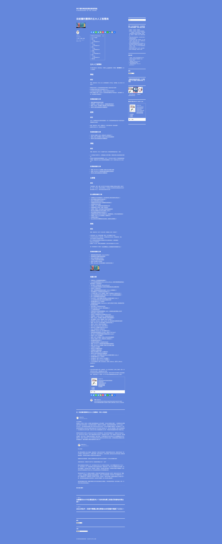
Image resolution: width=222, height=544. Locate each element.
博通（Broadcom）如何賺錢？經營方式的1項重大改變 (102, 169)
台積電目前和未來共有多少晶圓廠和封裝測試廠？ (101, 202)
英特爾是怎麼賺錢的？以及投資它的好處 (99, 342)
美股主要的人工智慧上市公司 (97, 312)
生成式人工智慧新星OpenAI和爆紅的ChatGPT (101, 314)
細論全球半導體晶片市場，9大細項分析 (99, 351)
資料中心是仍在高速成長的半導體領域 (99, 107)
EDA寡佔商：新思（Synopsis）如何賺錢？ (100, 359)
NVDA (77, 41)
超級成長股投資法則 (134, 79)
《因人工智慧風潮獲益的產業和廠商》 (98, 296)
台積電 (93, 50)
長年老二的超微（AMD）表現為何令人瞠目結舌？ (101, 135)
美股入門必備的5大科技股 (96, 261)
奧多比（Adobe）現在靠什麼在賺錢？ (99, 324)
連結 (135, 49)
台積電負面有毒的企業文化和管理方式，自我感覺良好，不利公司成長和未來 (107, 213)
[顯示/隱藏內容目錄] (102, 36)
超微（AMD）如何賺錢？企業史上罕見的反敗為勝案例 (102, 136)
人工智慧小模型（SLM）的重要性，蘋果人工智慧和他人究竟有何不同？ (106, 293)
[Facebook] (91, 391)
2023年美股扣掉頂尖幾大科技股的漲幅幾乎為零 (101, 299)
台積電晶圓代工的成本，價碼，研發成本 (99, 207)
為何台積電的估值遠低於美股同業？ (98, 199)
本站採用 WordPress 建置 (91, 538)
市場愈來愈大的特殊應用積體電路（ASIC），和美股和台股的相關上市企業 (106, 311)
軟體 (84, 38)
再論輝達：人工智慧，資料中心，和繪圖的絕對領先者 (102, 104)
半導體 (81, 38)
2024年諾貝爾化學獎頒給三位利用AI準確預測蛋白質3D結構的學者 (105, 286)
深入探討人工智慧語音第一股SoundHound (100, 285)
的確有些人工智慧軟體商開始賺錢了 (98, 280)
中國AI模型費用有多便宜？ (133, 62)
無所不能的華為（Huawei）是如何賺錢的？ (100, 308)
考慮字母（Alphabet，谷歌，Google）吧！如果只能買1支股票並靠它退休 (106, 320)
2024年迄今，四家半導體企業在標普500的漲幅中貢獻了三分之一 (104, 298)
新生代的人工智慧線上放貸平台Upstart (99, 327)
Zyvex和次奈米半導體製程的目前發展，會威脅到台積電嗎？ (103, 218)
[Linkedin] (94, 391)
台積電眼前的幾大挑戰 (95, 204)
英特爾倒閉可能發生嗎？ (96, 340)
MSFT (83, 40)
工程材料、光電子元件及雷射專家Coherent (136, 57)
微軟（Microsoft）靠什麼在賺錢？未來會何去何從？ (102, 263)
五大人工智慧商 (94, 37)
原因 (94, 40)
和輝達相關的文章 (97, 41)
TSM (80, 41)
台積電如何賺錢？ (95, 217)
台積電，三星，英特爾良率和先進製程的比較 (100, 205)
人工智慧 (108, 67)
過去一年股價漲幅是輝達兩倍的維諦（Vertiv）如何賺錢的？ (103, 290)
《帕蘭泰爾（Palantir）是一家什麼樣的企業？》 (100, 330)
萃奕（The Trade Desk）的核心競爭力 (99, 325)
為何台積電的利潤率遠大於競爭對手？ (99, 212)
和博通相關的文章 (97, 49)
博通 (92, 47)
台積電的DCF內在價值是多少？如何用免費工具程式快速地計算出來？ (105, 197)
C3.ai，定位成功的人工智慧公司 (97, 329)
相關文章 (93, 58)
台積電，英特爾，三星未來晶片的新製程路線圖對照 (101, 209)
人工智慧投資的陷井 (95, 309)
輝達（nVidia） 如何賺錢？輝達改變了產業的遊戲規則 (102, 105)
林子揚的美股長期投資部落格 (86, 9)
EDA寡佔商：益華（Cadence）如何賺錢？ (100, 358)
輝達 (92, 39)
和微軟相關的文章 (97, 57)
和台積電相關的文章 (97, 53)
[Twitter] (92, 391)
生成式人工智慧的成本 (95, 288)
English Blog (100, 381)
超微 (92, 43)
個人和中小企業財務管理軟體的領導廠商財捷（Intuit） (102, 333)
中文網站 (93, 388)
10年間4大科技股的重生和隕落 (97, 259)
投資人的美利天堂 (138, 80)
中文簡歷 (93, 387)
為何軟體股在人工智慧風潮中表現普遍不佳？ (111, 246)
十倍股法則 (138, 94)
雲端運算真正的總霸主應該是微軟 (98, 256)
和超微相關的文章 (96, 45)
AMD (77, 40)
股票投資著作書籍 (101, 385)
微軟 (92, 54)
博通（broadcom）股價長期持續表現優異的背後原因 (102, 171)
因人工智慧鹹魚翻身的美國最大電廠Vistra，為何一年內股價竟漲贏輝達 (106, 295)
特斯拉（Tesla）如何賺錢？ (97, 335)
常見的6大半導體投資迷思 (96, 348)
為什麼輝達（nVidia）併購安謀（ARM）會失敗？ (101, 319)
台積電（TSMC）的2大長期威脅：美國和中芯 (100, 215)
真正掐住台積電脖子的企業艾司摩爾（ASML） (100, 210)
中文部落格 (100, 386)
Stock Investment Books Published (105, 380)
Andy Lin (78, 35)
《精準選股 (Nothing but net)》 (134, 61)
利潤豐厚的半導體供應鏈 (96, 350)
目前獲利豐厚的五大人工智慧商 (97, 301)
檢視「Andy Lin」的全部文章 (119, 402)
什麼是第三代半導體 (95, 346)
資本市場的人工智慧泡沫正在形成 (98, 306)
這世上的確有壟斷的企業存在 (97, 200)
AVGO (80, 40)
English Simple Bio (102, 382)
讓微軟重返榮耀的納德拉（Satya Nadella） (100, 254)
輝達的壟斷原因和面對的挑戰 (97, 102)
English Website (101, 384)
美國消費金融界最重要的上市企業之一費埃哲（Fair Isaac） (103, 332)
